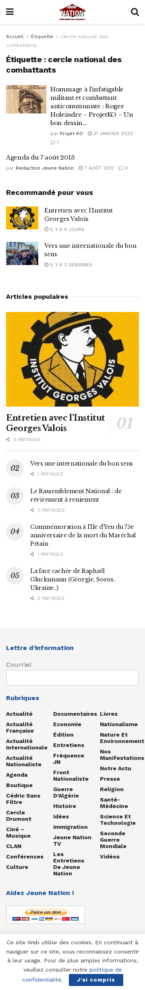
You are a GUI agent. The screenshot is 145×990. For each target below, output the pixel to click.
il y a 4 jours (66, 229)
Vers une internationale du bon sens (81, 463)
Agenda (16, 774)
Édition (63, 734)
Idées (61, 816)
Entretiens (68, 745)
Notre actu (115, 768)
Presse (110, 778)
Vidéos (110, 856)
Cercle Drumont (18, 815)
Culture (17, 867)
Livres (109, 714)
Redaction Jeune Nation (45, 168)
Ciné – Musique (18, 832)
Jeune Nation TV (72, 840)
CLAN (13, 846)
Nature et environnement (122, 737)
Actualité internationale (27, 744)
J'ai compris (96, 980)
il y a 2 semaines (70, 264)
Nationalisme (119, 724)
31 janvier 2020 (112, 133)
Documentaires (75, 714)
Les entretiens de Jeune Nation (68, 864)
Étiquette (42, 36)
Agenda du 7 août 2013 (40, 157)
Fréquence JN (68, 758)
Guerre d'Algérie (66, 792)
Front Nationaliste (71, 775)
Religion (112, 789)
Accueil (15, 36)
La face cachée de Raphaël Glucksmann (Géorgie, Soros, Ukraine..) (72, 579)
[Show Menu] (10, 12)
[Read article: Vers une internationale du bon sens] (22, 253)
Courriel (18, 664)
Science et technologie (118, 819)
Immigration (70, 827)
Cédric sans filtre (23, 798)
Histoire (64, 806)
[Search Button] (135, 12)
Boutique (19, 785)
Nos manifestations (122, 754)
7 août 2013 (98, 168)
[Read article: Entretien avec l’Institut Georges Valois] (22, 218)
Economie (67, 724)
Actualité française (20, 727)
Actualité (19, 714)
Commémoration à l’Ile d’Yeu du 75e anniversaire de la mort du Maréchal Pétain (83, 535)
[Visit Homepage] (72, 12)
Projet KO (71, 133)
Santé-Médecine (114, 802)
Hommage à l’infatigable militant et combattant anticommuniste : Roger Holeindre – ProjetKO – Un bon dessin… (91, 106)
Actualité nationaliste (23, 761)
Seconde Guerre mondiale (113, 839)
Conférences (25, 856)
